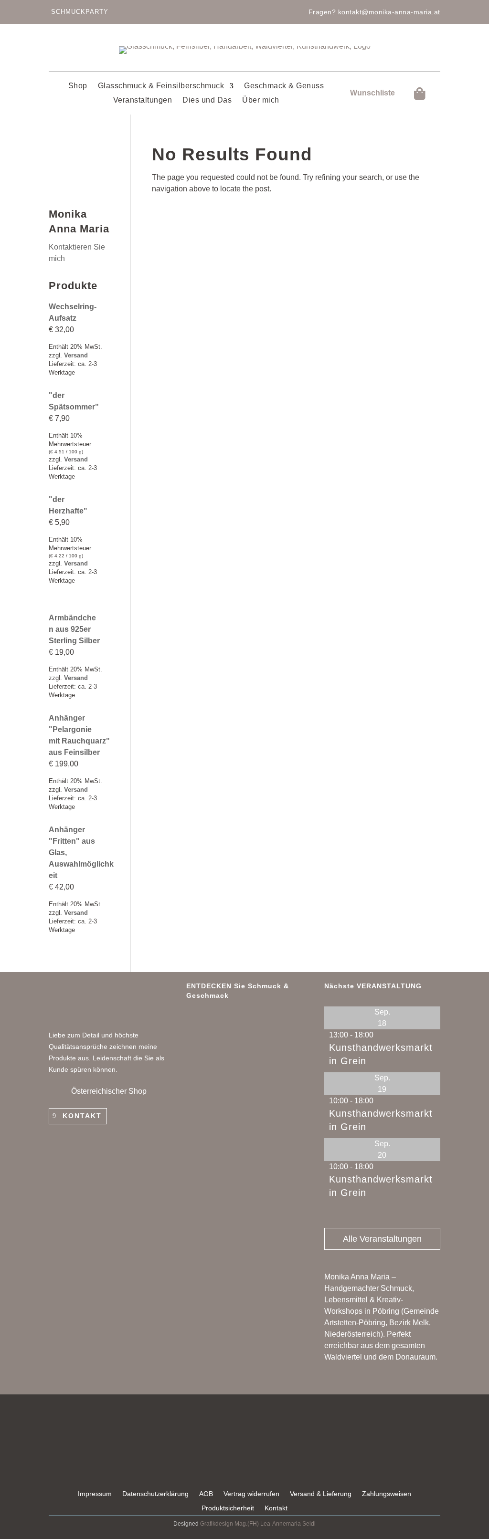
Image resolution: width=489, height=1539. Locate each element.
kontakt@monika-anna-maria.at (389, 12)
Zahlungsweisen (386, 1493)
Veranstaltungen (142, 100)
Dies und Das (207, 100)
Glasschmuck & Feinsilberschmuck (161, 86)
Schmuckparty (79, 11)
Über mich (260, 100)
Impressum (95, 1493)
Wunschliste (372, 93)
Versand (76, 355)
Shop (77, 86)
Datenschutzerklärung (155, 1493)
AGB (206, 1493)
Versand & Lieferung (320, 1493)
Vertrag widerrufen (251, 1493)
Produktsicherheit (228, 1508)
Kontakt (82, 1116)
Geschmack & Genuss (284, 86)
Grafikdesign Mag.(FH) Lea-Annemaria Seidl (258, 1523)
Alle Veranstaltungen (382, 1239)
